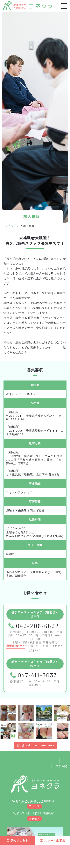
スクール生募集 (54, 840)
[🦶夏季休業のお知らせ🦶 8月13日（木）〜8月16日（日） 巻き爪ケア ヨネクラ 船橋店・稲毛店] (44, 713)
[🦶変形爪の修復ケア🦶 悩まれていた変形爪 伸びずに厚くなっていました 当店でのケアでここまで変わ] (26, 713)
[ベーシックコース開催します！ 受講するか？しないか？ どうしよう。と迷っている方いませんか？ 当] (8, 731)
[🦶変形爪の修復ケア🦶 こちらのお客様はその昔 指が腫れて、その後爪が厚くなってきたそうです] (8, 713)
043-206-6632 (37, 625)
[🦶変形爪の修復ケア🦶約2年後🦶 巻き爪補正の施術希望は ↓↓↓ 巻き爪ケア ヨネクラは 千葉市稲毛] (44, 731)
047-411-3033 (37, 675)
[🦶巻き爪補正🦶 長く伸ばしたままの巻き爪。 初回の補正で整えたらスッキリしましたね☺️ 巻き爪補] (26, 731)
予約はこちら (19, 840)
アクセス (34, 806)
